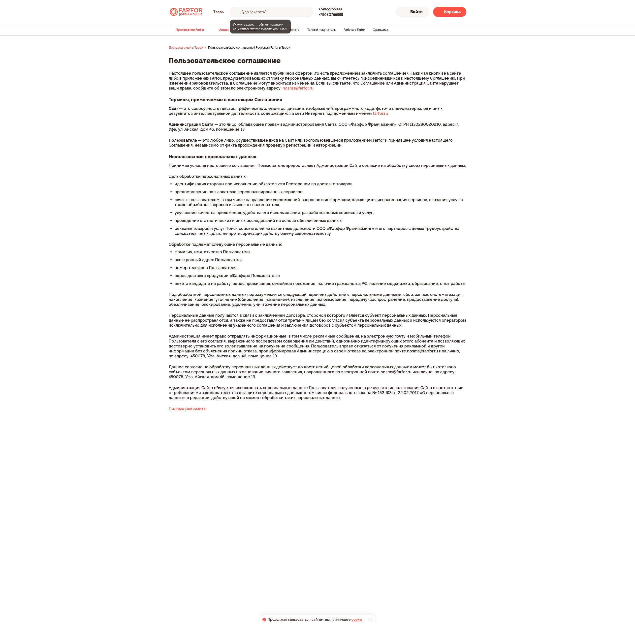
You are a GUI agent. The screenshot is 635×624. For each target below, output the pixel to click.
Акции (223, 29)
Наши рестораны (249, 29)
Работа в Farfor (354, 29)
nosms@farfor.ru (298, 88)
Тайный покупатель (321, 29)
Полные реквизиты (188, 408)
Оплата (294, 29)
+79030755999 (331, 15)
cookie (356, 620)
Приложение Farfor (190, 29)
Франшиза (380, 29)
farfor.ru (380, 113)
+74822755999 (330, 9)
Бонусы (275, 29)
